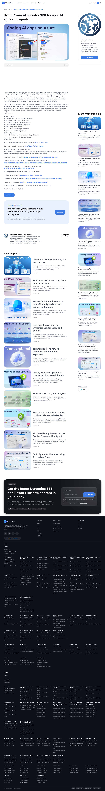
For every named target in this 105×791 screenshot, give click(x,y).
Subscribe (90, 494)
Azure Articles (7, 678)
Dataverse (56, 644)
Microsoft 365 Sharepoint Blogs (60, 619)
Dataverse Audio (57, 772)
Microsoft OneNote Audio (10, 762)
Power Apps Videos (74, 770)
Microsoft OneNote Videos (10, 760)
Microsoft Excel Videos (91, 743)
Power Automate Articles (92, 768)
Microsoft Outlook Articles (26, 757)
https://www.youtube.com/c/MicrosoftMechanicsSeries (39, 157)
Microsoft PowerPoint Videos (44, 760)
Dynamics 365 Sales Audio (10, 727)
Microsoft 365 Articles (9, 741)
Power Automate (91, 644)
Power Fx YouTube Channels (27, 662)
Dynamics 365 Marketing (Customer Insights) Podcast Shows (60, 591)
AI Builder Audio (24, 772)
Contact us (60, 212)
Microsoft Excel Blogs (91, 617)
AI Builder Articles (24, 768)
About (79, 523)
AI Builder (23, 644)
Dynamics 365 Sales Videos (10, 725)
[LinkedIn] (9, 533)
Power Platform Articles (9, 768)
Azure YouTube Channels (10, 551)
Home (5, 9)
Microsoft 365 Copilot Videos (27, 743)
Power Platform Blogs (9, 647)
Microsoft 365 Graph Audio (43, 745)
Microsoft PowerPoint (44, 630)
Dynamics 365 (8, 557)
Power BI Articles (8, 778)
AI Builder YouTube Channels (27, 649)
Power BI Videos (8, 780)
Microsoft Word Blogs (58, 632)
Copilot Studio (41, 644)
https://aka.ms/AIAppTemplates (34, 146)
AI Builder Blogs (24, 647)
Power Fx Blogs (24, 660)
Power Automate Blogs (91, 647)
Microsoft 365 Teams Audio (76, 745)
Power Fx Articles (24, 778)
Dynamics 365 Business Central (27, 558)
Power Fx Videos (24, 780)
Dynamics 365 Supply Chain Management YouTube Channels (27, 605)
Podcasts (39, 533)
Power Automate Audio (91, 772)
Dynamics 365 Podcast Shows (11, 565)
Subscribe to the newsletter (13, 538)
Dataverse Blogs (57, 647)
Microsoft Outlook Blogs (26, 632)
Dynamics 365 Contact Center (60, 558)
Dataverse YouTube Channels (60, 649)
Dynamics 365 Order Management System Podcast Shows (77, 589)
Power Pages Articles (42, 778)
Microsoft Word (58, 630)
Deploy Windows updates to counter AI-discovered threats (89, 268)
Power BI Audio (7, 782)
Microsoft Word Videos (58, 760)
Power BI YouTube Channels (11, 662)
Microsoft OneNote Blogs (10, 632)
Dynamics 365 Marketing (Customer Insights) (60, 575)
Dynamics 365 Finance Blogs (27, 576)
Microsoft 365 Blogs (8, 617)
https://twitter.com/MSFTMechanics (30, 175)
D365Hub (9, 3)
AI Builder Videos (24, 770)
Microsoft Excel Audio (91, 745)
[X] (68, 237)
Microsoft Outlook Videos (26, 760)
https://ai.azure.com (41, 142)
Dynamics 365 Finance (27, 574)
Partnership (41, 3)
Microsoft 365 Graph (43, 615)
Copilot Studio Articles (42, 768)
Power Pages (41, 658)
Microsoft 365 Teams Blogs (76, 617)
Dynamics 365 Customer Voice (93, 558)
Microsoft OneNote (10, 630)
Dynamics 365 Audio (9, 692)
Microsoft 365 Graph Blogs (43, 617)
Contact (33, 3)
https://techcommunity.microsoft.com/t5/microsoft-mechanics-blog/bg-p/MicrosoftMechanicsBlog (35, 162)
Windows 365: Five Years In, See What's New (88, 132)
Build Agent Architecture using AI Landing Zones (88, 372)
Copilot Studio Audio (41, 772)
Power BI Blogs (7, 660)
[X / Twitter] (5, 533)
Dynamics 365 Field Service (9, 574)
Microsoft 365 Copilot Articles (27, 741)
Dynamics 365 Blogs (9, 559)
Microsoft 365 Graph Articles (44, 741)
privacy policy (83, 503)
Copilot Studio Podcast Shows (44, 653)
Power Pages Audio (41, 782)
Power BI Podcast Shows (10, 664)
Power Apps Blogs (74, 647)
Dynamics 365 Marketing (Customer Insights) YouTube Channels (60, 585)
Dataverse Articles (57, 768)
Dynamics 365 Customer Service (77, 558)
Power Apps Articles (74, 768)
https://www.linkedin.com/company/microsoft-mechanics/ (43, 178)
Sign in (90, 3)
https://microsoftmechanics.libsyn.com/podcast (19, 168)
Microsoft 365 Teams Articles (77, 741)
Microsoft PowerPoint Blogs (43, 632)
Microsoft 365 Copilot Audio (27, 745)
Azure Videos (7, 680)
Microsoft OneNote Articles (10, 757)
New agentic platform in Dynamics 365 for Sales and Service (47, 328)
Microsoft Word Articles (58, 757)
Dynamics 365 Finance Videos (27, 707)
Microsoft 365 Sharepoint (57, 616)
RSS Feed (39, 536)
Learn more (9, 194)
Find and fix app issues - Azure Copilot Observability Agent (87, 345)
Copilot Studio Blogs (41, 647)
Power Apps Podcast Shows (76, 653)
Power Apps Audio (74, 772)
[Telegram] (65, 237)
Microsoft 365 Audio (9, 745)
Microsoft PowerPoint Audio (43, 762)
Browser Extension (58, 528)
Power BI (6, 658)
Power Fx (23, 658)
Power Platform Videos (9, 770)
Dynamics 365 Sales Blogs (10, 598)
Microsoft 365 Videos (9, 743)
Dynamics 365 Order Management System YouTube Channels (77, 583)
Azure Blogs (7, 549)
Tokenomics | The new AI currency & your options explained (46, 352)
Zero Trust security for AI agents (50, 393)
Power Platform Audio (9, 772)
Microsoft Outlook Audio (26, 762)
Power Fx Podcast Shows (26, 664)
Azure (84, 389)
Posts (18, 3)
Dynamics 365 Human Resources (43, 574)
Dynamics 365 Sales (10, 596)
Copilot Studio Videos (42, 770)
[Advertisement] (36, 79)
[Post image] (17, 265)
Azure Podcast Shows (9, 553)
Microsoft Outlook (26, 630)
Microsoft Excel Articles (91, 741)
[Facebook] (62, 237)
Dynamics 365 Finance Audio (27, 709)
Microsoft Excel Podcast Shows (93, 624)
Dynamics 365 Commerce (44, 557)
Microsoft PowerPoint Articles (44, 757)
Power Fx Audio (24, 782)
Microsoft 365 (8, 615)
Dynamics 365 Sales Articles (11, 723)
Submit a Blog (56, 523)
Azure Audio (7, 682)
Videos (39, 531)
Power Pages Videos (42, 780)
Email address (67, 490)
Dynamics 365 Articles (9, 688)
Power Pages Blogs (41, 660)
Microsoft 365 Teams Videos (76, 743)
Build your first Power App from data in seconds (89, 159)
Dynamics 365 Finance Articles (27, 705)
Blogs (25, 3)
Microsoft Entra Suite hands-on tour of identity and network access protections (49, 304)
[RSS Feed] (17, 533)
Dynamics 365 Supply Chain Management (26, 596)
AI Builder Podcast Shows (26, 651)
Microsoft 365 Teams (76, 615)
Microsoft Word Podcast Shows (60, 639)
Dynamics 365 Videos (9, 690)
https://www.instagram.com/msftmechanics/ (34, 182)
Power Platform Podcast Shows (11, 653)
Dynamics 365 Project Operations (93, 574)
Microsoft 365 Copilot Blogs (27, 617)
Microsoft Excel (91, 615)
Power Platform (9, 644)
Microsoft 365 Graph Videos (43, 743)
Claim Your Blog (57, 526)
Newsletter (56, 531)
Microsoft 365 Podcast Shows (11, 624)
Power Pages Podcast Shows (44, 666)
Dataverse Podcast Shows (59, 651)
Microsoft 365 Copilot (27, 615)
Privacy (80, 528)
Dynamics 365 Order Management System (76, 574)
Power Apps (73, 644)
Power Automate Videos (92, 770)
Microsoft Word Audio (58, 762)
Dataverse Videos (57, 770)
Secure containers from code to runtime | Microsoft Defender (88, 318)
